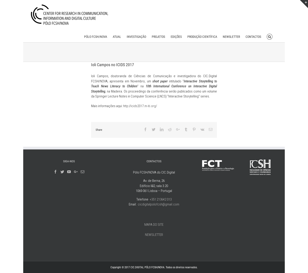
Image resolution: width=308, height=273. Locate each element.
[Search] (269, 36)
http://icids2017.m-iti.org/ (140, 106)
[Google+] (76, 172)
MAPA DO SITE (153, 225)
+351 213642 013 (161, 199)
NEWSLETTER (154, 235)
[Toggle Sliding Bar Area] (304, 4)
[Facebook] (55, 172)
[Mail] (82, 172)
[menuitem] (95, 36)
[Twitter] (62, 172)
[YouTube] (69, 172)
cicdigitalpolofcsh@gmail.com (158, 204)
